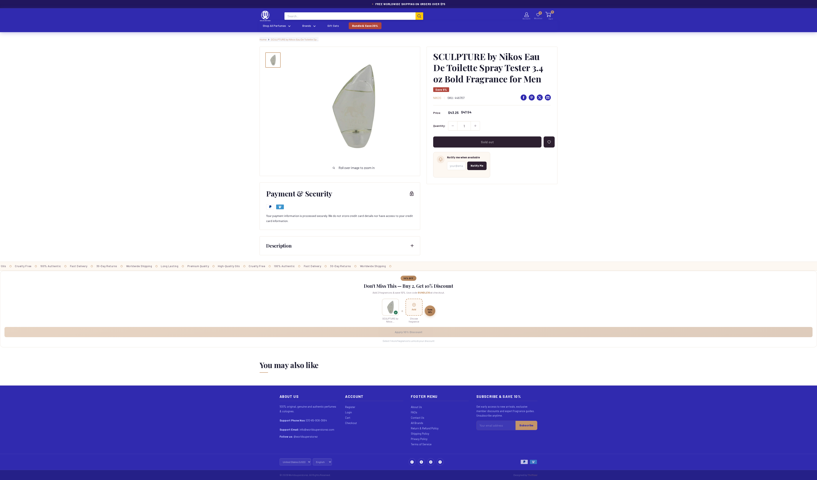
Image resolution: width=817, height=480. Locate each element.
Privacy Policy (419, 439)
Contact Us (417, 417)
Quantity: (439, 126)
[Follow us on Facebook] (412, 462)
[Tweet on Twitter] (540, 97)
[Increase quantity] (475, 125)
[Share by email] (548, 97)
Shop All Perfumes (274, 25)
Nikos (437, 98)
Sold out (487, 142)
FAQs (414, 412)
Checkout (351, 423)
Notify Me (477, 165)
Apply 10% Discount (408, 332)
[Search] (419, 16)
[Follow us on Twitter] (421, 462)
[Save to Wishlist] (549, 142)
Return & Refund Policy (424, 428)
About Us (416, 407)
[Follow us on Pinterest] (440, 462)
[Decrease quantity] (452, 125)
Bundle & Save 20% (365, 25)
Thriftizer (532, 474)
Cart (347, 417)
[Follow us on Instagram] (430, 462)
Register (350, 407)
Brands (306, 25)
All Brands (417, 423)
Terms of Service (421, 444)
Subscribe (526, 425)
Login (348, 412)
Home (263, 39)
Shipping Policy (420, 433)
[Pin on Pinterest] (532, 97)
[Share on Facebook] (524, 97)
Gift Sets (333, 25)
